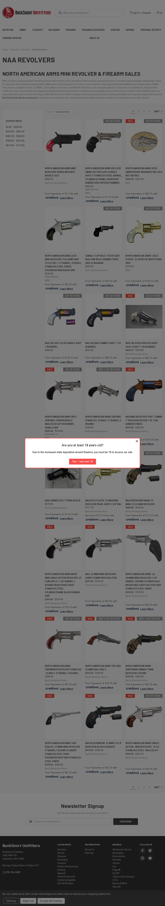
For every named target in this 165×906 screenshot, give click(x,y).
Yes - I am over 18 (82, 461)
